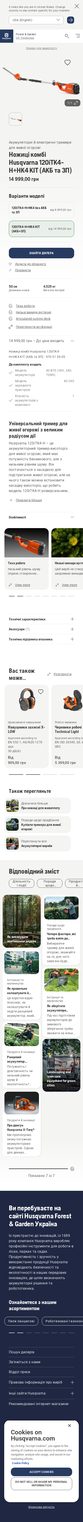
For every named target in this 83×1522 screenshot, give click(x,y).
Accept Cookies (41, 1472)
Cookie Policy (20, 1463)
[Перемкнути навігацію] (77, 36)
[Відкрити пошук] (67, 36)
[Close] (69, 1425)
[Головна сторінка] (6, 36)
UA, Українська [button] (25, 37)
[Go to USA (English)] (70, 20)
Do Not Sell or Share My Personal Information (41, 1483)
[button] (67, 63)
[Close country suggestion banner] (76, 6)
